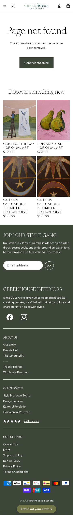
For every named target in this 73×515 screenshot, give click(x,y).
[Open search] (13, 6)
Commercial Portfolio (16, 412)
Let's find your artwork (36, 509)
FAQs (6, 450)
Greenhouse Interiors (41, 500)
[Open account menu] (59, 6)
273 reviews (31, 421)
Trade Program (13, 366)
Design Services (13, 401)
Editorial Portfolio (14, 406)
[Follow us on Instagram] (24, 317)
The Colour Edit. (13, 355)
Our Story (9, 345)
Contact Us (10, 444)
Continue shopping (36, 63)
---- (5, 361)
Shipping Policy (12, 455)
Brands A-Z (10, 350)
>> (49, 265)
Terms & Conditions (15, 472)
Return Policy (11, 461)
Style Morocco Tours (16, 395)
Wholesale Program (15, 372)
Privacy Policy (12, 466)
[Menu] (4, 6)
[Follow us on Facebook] (9, 317)
